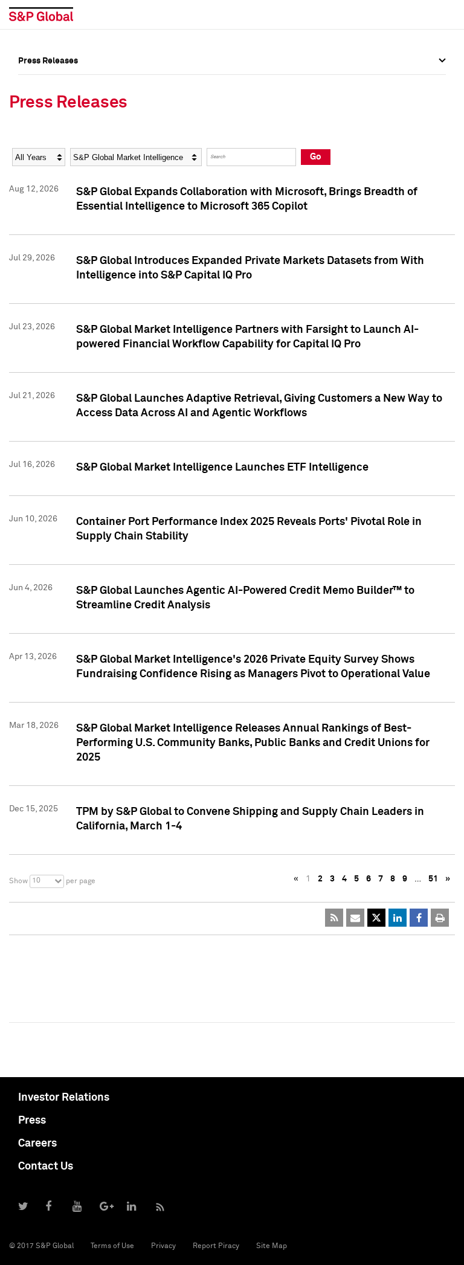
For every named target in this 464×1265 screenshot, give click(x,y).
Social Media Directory (63, 167)
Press (32, 1120)
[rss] (334, 918)
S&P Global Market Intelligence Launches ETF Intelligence (222, 467)
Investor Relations (63, 1097)
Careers (37, 1143)
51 (433, 879)
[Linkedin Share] (397, 918)
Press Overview (48, 87)
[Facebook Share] (419, 918)
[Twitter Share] (376, 918)
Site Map (271, 1246)
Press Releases (48, 114)
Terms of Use (112, 1246)
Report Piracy (216, 1246)
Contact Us (45, 1166)
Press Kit (36, 194)
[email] (355, 918)
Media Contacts (49, 141)
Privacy (163, 1246)
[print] (440, 918)
